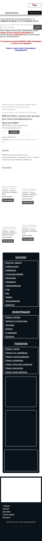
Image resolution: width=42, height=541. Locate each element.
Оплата (9, 329)
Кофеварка (10, 270)
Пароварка (10, 282)
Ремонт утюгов (12, 349)
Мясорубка (10, 278)
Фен (7, 293)
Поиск (37, 27)
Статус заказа (8, 514)
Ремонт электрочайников (17, 356)
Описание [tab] (5, 150)
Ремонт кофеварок (14, 360)
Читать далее (8, 200)
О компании (11, 332)
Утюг (7, 289)
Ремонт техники (12, 317)
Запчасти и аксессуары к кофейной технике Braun (19, 112)
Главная (4, 104)
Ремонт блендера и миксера (18, 364)
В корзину (13, 132)
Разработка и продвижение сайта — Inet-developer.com (21, 526)
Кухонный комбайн (14, 274)
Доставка (9, 325)
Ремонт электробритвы (16, 372)
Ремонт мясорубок (14, 368)
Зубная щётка (11, 266)
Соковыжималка (13, 285)
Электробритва (12, 301)
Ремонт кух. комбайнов (16, 353)
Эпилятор (10, 305)
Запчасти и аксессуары (16, 321)
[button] (35, 13)
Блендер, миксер (13, 262)
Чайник (8, 297)
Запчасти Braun (11, 13)
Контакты (9, 336)
